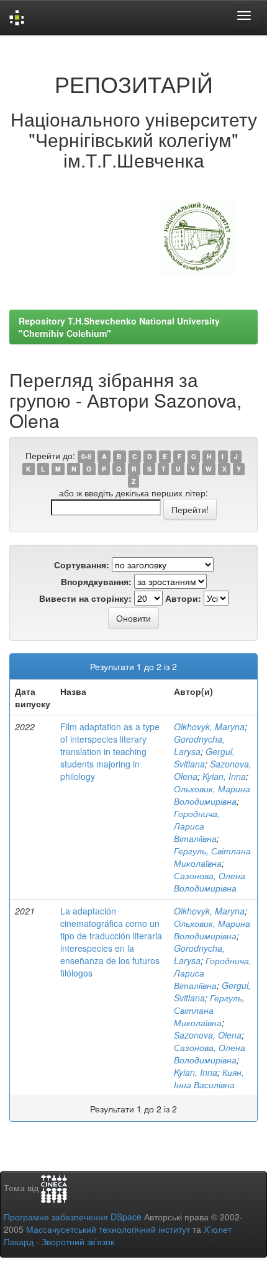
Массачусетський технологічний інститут (108, 1229)
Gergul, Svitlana (204, 757)
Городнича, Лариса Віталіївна (197, 825)
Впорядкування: (96, 581)
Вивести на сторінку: (85, 598)
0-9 (86, 456)
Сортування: (81, 564)
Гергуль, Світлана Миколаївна (212, 856)
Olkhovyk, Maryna (209, 726)
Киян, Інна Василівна (209, 1078)
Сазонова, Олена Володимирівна (209, 881)
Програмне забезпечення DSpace (73, 1216)
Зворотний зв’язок (78, 1241)
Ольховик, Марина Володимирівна (212, 794)
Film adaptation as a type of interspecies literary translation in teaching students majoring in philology (110, 751)
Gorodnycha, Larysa (199, 745)
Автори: (183, 598)
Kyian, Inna (224, 776)
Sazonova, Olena (208, 1035)
